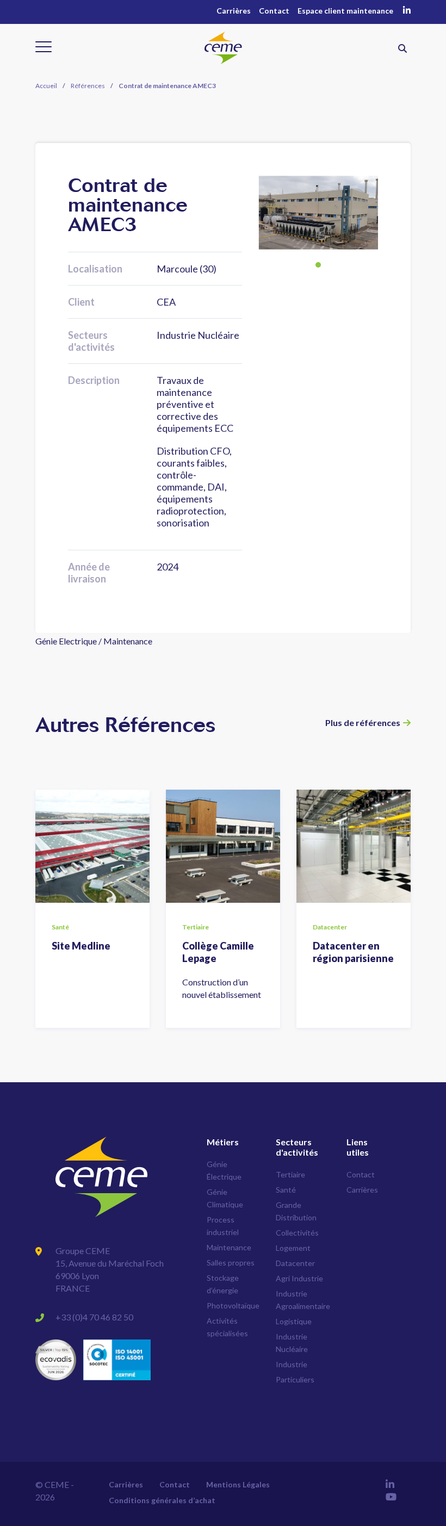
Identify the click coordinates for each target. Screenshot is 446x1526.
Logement (293, 1247)
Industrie (291, 1364)
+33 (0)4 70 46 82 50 (94, 1317)
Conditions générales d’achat (162, 1500)
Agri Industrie (299, 1278)
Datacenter (295, 1263)
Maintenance (229, 1247)
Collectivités (297, 1232)
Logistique (294, 1321)
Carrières (233, 10)
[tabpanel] (318, 213)
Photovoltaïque (233, 1305)
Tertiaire (290, 1174)
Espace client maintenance (345, 10)
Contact (274, 10)
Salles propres (231, 1262)
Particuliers (295, 1379)
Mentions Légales (238, 1484)
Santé (286, 1189)
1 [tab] (318, 265)
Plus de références (362, 722)
